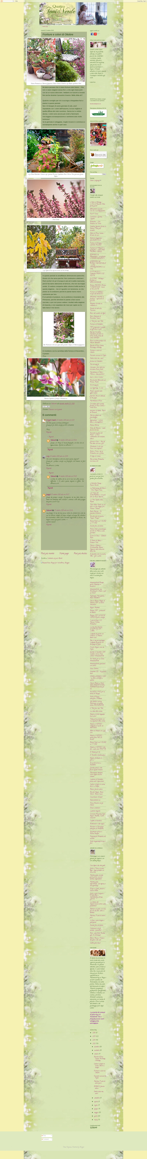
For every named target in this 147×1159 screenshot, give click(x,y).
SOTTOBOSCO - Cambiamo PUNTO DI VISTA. (97, 274)
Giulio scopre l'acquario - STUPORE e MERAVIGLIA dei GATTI (97, 896)
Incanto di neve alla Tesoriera (96, 309)
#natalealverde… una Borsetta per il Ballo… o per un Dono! (98, 591)
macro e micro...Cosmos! (96, 377)
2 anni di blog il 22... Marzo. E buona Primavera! (96, 622)
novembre (97, 1050)
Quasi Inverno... (94, 668)
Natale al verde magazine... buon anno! (97, 715)
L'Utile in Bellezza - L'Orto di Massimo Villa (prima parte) (97, 204)
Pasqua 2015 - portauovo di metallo (97, 611)
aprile (96, 1116)
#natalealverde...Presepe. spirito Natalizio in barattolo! (97, 584)
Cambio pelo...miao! (95, 943)
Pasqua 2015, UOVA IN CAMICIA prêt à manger (97, 616)
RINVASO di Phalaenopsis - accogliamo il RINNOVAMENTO (98, 257)
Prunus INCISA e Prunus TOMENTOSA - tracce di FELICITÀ (98, 287)
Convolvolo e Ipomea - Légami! (96, 218)
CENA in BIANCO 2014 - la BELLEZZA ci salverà (98, 678)
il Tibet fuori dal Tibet (96, 321)
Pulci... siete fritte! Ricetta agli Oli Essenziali (97, 934)
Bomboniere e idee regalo (97, 824)
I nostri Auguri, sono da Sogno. (97, 648)
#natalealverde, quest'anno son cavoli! (97, 665)
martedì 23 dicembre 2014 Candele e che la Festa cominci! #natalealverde (97, 654)
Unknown (53, 440)
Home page (45, 26)
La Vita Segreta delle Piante (96, 501)
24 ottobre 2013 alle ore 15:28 (67, 476)
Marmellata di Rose (96, 401)
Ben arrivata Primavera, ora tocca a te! (97, 460)
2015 (94, 1036)
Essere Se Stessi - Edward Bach (98, 537)
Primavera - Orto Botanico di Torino (95, 223)
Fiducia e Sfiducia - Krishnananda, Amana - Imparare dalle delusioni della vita (97, 548)
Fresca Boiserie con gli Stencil (96, 804)
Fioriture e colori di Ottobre (95, 351)
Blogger (82, 1147)
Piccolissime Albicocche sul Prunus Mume (98, 381)
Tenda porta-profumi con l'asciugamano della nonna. (97, 720)
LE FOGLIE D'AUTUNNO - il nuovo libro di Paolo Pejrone (98, 495)
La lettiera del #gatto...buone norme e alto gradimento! (98, 904)
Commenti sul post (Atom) (54, 558)
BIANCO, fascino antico (99, 1087)
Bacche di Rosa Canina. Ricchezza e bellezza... (97, 346)
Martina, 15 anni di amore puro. (97, 917)
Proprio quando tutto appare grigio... (96, 392)
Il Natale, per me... (95, 752)
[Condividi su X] (46, 406)
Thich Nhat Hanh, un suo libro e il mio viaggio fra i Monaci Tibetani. (98, 507)
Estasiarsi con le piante (55, 409)
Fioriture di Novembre (96, 324)
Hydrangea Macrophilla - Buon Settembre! (98, 597)
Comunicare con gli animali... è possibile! (95, 929)
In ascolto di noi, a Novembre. (95, 764)
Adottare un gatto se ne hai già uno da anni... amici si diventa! (98, 911)
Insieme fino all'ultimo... (97, 526)
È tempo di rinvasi (95, 456)
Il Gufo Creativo (51, 420)
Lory (47, 456)
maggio (96, 1112)
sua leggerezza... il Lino (96, 388)
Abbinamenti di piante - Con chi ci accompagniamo (97, 210)
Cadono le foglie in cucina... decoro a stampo (97, 785)
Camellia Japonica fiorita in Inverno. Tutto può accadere (98, 228)
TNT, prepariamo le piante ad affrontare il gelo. (97, 328)
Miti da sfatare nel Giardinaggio (95, 416)
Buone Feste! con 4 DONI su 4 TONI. (98, 522)
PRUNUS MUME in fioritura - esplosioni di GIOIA (97, 299)
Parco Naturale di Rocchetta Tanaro (95, 317)
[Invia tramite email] (43, 406)
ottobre (96, 1054)
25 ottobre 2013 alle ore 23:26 (63, 510)
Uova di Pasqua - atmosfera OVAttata (96, 698)
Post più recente (47, 553)
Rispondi (48, 432)
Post (44, 1136)
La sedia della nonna (96, 711)
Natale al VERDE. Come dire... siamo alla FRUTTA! (98, 748)
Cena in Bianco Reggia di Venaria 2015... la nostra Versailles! (97, 603)
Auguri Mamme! (95, 607)
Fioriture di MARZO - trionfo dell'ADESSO (97, 293)
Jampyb (48, 494)
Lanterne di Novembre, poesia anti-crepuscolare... (97, 780)
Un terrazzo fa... (94, 385)
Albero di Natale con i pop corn (97, 732)
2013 (94, 1044)
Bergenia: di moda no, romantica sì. (96, 305)
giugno (96, 1109)
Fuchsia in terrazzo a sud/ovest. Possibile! (96, 244)
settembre (97, 1098)
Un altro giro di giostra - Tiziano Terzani (97, 517)
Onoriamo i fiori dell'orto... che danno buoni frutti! (97, 368)
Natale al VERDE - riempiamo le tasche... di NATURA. (96, 726)
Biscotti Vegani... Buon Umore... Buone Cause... (96, 793)
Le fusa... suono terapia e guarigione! (97, 921)
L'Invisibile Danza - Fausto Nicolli (96, 484)
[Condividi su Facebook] (47, 406)
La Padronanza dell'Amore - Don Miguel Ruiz (98, 489)
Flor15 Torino (94, 214)
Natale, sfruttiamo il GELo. (96, 759)
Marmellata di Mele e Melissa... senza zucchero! (97, 373)
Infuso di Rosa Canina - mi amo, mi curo (97, 234)
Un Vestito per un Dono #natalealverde (97, 660)
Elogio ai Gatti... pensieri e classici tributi (97, 890)
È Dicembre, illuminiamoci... (98, 755)
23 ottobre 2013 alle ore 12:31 (65, 420)
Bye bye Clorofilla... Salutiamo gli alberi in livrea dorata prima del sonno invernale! (96, 335)
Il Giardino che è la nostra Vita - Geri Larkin (98, 555)
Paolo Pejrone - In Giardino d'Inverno (95, 512)
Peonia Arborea (94, 425)
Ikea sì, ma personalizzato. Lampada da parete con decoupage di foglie (97, 642)
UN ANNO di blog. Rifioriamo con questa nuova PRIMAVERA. (97, 703)
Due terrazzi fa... (94, 364)
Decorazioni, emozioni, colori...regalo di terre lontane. (96, 775)
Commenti (46, 1139)
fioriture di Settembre (96, 361)
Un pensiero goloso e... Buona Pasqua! (96, 833)
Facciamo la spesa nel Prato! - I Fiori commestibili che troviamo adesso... (97, 436)
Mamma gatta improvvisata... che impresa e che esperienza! (98, 884)
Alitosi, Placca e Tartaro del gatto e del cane (97, 939)
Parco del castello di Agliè (97, 313)
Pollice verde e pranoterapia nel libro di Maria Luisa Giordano (98, 531)
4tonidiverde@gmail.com (95, 103)
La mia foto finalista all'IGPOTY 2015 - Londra (96, 629)
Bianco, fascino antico (96, 789)
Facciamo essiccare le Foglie (98, 355)
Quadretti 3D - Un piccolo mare (98, 672)
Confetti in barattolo (96, 821)
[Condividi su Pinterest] (49, 406)
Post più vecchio (80, 553)
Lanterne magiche (95, 811)
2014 (94, 1040)
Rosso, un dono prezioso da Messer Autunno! (98, 342)
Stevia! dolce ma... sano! (96, 358)
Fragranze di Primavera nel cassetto (98, 837)
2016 (94, 1033)
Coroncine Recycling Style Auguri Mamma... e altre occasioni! (97, 816)
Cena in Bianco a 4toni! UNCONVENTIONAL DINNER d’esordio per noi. (97, 686)
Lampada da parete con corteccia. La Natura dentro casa (97, 636)
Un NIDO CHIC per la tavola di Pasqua (97, 693)
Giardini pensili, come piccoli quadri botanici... (96, 769)
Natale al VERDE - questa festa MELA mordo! (96, 738)
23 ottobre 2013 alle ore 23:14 (59, 456)
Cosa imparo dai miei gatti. (97, 865)
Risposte (51, 437)
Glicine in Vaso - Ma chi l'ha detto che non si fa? (97, 443)
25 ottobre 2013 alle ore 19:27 (60, 494)
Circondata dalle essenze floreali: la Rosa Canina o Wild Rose (97, 406)
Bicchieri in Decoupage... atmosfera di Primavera (97, 828)
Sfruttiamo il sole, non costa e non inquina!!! (96, 447)
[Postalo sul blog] (44, 406)
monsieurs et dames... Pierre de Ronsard (97, 411)
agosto (96, 1102)
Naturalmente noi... (95, 800)
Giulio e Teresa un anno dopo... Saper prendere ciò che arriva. (97, 870)
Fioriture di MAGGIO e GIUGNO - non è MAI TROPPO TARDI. (97, 250)
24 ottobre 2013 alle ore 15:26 (67, 440)
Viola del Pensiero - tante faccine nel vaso (97, 429)
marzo (96, 1120)
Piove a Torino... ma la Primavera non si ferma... (97, 452)
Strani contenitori (95, 808)
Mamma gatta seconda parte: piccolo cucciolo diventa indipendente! (96, 877)
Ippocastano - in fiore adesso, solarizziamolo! (96, 421)
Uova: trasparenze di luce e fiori (97, 842)
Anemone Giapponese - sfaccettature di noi (96, 239)
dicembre (97, 1047)
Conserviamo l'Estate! (96, 797)
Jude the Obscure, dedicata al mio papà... (97, 397)
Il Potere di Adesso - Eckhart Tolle (96, 542)
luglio (96, 1105)
